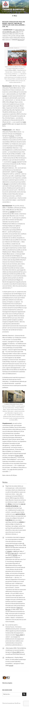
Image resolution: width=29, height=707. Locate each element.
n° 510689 (11, 212)
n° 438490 (8, 551)
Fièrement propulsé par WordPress (11, 703)
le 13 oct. (11, 136)
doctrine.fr (21, 39)
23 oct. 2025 (16, 652)
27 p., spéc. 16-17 (13, 553)
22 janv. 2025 (19, 455)
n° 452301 (14, 555)
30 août (6, 184)
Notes (5, 482)
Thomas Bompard (13, 9)
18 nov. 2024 (12, 70)
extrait (14, 75)
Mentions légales (7, 683)
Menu (15, 15)
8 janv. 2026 (19, 635)
